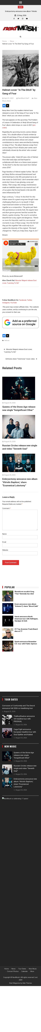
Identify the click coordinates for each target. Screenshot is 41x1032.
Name (4, 534)
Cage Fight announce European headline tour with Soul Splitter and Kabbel (25, 732)
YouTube (13, 303)
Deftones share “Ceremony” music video (20, 359)
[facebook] (14, 19)
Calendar (24, 971)
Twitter (29, 300)
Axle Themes (27, 983)
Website (5, 550)
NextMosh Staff (23, 98)
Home (6, 968)
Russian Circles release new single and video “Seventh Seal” (25, 768)
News (9, 101)
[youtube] (27, 19)
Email (4, 542)
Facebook (22, 300)
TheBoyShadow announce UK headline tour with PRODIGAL (24, 718)
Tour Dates (22, 968)
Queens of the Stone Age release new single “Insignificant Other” (24, 755)
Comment (6, 508)
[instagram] (22, 19)
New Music (33, 968)
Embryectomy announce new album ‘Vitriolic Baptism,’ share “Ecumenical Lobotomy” (19, 482)
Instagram (6, 303)
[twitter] (18, 19)
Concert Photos (13, 971)
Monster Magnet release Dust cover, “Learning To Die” (18, 350)
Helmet (6, 340)
